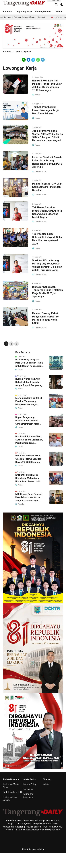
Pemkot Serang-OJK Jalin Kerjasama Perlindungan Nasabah (47, 187)
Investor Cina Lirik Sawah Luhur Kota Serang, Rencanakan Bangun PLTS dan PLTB (47, 162)
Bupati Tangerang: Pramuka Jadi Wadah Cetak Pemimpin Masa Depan (27, 420)
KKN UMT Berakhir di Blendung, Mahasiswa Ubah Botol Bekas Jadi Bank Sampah (27, 478)
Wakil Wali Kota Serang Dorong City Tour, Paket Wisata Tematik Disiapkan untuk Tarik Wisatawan (47, 265)
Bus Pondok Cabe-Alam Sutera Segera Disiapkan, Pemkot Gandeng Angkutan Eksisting (29, 440)
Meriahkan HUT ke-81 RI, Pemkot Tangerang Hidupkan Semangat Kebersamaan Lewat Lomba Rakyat (28, 401)
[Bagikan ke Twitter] (33, 59)
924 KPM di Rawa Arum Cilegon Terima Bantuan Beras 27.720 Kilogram (28, 459)
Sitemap (47, 779)
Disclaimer (28, 789)
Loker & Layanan (23, 51)
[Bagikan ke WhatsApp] (38, 59)
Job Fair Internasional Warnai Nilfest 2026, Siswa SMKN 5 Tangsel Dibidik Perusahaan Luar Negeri (47, 135)
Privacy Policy (29, 784)
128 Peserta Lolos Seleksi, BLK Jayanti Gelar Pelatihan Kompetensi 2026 (47, 238)
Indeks (46, 784)
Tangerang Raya (23, 11)
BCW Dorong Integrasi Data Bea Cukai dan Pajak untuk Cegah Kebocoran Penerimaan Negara (29, 363)
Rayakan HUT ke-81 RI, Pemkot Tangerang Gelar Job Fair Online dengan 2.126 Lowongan (47, 85)
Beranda (7, 11)
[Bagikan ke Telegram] (42, 59)
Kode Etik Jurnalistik (12, 792)
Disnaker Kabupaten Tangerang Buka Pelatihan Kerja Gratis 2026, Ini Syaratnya (47, 291)
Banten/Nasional (43, 11)
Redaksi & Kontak (11, 779)
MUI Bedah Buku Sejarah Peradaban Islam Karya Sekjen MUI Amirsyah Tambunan (28, 497)
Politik (59, 11)
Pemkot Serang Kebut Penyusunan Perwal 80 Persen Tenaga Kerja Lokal (45, 318)
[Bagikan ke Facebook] (28, 59)
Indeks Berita (29, 779)
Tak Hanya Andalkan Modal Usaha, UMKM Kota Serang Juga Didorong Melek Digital (47, 212)
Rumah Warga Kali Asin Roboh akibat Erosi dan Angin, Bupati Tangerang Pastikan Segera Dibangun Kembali (29, 382)
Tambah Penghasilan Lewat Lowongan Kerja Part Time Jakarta (45, 110)
